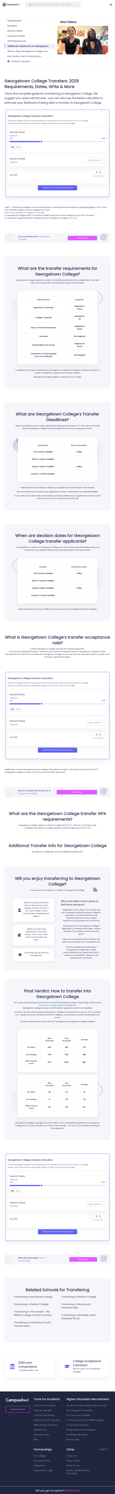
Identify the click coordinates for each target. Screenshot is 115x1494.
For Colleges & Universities (79, 1410)
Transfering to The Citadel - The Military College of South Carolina (33, 1313)
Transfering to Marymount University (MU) (76, 1306)
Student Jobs (40, 1430)
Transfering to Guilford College (31, 1304)
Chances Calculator (43, 1410)
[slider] (57, 141)
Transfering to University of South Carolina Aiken (32, 1324)
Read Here (83, 1259)
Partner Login (72, 1440)
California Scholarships (44, 1406)
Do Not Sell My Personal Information (78, 1472)
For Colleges (40, 1456)
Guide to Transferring (44, 1415)
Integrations (39, 1466)
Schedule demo (17, 1409)
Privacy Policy (73, 1461)
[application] (83, 40)
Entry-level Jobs (41, 1435)
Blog (36, 1440)
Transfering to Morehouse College (33, 1296)
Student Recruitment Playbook (81, 1430)
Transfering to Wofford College (78, 1296)
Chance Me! (82, 238)
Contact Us (71, 1456)
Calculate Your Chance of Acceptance (57, 188)
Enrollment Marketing (76, 1435)
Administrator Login (43, 1471)
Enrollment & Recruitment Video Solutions (86, 1406)
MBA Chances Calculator (46, 1425)
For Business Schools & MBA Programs (85, 1420)
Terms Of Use (72, 1466)
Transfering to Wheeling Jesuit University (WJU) (78, 1316)
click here (72, 218)
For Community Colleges (78, 1415)
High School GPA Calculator (47, 1420)
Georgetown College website (51, 1005)
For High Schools (42, 1461)
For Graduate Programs (77, 1425)
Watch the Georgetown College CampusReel (24, 212)
